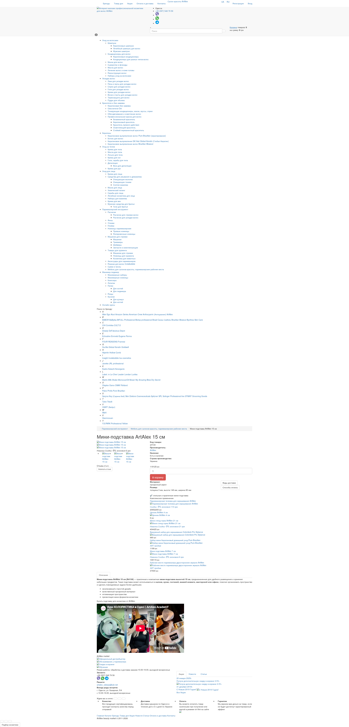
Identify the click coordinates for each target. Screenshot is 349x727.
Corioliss (109, 325)
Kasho (105, 369)
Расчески (112, 212)
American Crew (135, 314)
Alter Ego (106, 314)
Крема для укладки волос (119, 92)
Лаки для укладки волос (118, 81)
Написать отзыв (104, 469)
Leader (121, 374)
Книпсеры (112, 280)
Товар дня (118, 3)
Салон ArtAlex (178, 1)
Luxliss (134, 374)
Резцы (110, 294)
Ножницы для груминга (123, 255)
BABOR (105, 319)
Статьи (204, 674)
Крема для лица (115, 174)
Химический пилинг (116, 190)
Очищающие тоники (122, 182)
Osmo (112, 385)
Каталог (108, 715)
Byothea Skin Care (195, 319)
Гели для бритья (120, 206)
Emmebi (114, 336)
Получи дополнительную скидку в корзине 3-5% (198, 679)
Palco (104, 390)
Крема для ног (114, 157)
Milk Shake (113, 379)
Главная (100, 715)
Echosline (106, 336)
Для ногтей (118, 288)
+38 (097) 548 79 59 (164, 11)
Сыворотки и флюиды (117, 64)
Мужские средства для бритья (121, 204)
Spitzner (154, 396)
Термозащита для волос (119, 97)
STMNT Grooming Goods (196, 396)
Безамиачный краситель (124, 119)
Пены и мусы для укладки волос (122, 84)
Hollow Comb (115, 352)
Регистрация (238, 3)
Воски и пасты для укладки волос (122, 94)
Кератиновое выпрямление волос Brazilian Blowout (130, 144)
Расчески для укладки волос (125, 217)
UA (222, 1)
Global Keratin (115, 347)
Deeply (105, 330)
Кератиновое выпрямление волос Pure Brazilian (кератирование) (137, 135)
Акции (130, 3)
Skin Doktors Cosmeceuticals (137, 396)
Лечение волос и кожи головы (121, 70)
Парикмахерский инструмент (115, 428)
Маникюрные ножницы (118, 277)
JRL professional (116, 363)
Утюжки (111, 223)
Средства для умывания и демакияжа (125, 176)
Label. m (106, 374)
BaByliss (113, 319)
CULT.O (117, 325)
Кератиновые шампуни (123, 45)
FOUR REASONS (109, 341)
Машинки (117, 239)
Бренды (106, 3)
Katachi (111, 369)
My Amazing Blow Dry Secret (148, 379)
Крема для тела (115, 149)
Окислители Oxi (115, 108)
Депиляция (113, 163)
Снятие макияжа (120, 184)
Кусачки (111, 296)
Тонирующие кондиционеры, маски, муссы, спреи (130, 111)
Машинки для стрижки (117, 236)
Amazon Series (121, 314)
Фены (110, 220)
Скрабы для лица (115, 193)
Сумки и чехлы (114, 266)
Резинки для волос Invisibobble (121, 264)
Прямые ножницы (121, 231)
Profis (110, 390)
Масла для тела (115, 152)
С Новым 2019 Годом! (187, 688)
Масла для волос (115, 67)
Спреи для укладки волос (119, 86)
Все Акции (181, 692)
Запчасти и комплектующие (125, 247)
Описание (103, 575)
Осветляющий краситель (124, 127)
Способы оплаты (230, 487)
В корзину (157, 477)
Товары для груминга (117, 250)
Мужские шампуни (121, 51)
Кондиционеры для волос (119, 54)
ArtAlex (170, 314)
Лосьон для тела (115, 154)
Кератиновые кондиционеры (126, 56)
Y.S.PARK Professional (112, 423)
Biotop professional (143, 319)
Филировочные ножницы (124, 234)
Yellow (125, 423)
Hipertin (105, 352)
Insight (105, 358)
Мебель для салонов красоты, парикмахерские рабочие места (136, 269)
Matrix (105, 379)
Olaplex (105, 385)
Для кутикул (118, 299)
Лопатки (111, 283)
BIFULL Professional (126, 319)
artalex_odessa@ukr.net (107, 684)
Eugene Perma (125, 336)
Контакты (161, 3)
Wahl (104, 412)
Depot (122, 330)
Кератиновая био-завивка (119, 105)
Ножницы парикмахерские (119, 228)
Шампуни (112, 43)
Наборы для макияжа (117, 198)
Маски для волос (115, 62)
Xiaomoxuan (107, 418)
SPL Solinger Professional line (171, 396)
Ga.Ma (105, 347)
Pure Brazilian (119, 390)
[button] (115, 699)
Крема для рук (114, 168)
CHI (104, 325)
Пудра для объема (116, 100)
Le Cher (113, 374)
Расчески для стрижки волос (126, 214)
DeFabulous (114, 330)
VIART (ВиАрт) (108, 407)
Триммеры (118, 242)
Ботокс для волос (115, 138)
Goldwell (125, 347)
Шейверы (117, 244)
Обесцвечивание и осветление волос (124, 114)
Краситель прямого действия (126, 124)
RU (228, 1)
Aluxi (113, 314)
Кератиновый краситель (124, 122)
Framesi (121, 341)
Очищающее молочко (123, 179)
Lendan (127, 374)
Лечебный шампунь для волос (126, 48)
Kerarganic (120, 369)
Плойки (111, 225)
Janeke (105, 363)
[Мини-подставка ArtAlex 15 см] (121, 442)
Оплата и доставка (145, 3)
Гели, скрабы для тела (118, 160)
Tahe (104, 401)
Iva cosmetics (125, 358)
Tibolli (109, 401)
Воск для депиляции (122, 165)
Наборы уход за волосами (119, 75)
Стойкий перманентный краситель (128, 130)
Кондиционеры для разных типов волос (131, 59)
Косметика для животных (124, 258)
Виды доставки (229, 482)
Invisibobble (114, 358)
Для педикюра (119, 291)
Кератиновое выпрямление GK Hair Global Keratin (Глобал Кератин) (138, 141)
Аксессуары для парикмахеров (121, 261)
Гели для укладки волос (118, 89)
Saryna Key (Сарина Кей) (113, 396)
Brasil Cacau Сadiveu (162, 319)
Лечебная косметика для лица (121, 195)
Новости (192, 674)
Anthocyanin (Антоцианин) (154, 314)
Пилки (110, 285)
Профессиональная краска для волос (125, 116)
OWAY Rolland (121, 385)
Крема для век (114, 201)
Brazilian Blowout (179, 319)
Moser (132, 379)
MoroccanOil (124, 379)
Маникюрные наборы (117, 274)
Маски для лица (115, 187)
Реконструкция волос (117, 73)
